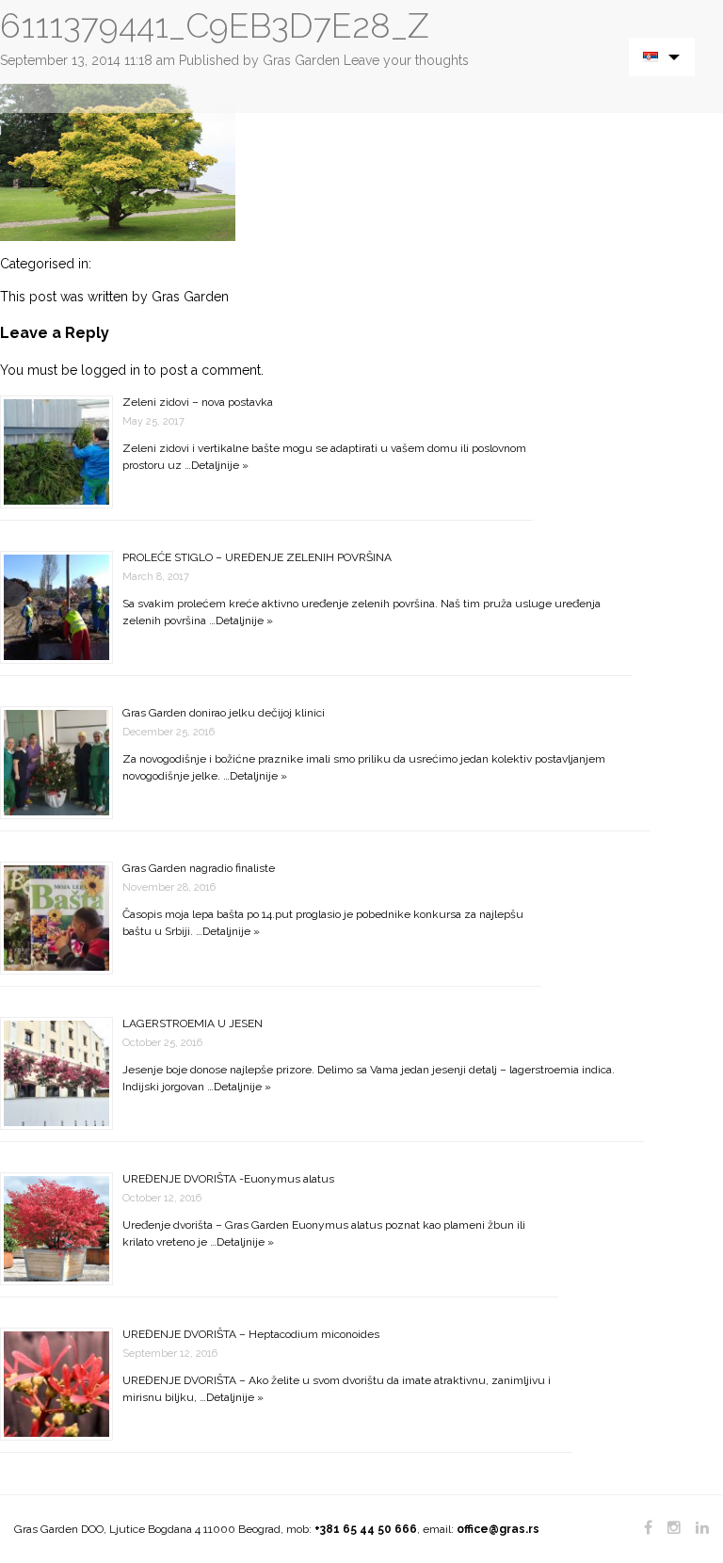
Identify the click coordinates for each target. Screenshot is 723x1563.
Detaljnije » (220, 465)
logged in (110, 370)
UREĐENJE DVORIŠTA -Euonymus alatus (228, 1178)
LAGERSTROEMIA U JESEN (192, 1023)
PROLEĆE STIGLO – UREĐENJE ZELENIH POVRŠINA (257, 557)
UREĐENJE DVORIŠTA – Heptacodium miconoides (250, 1334)
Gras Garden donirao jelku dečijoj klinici (223, 712)
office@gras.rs (498, 1529)
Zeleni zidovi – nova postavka (197, 402)
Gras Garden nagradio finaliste (198, 868)
